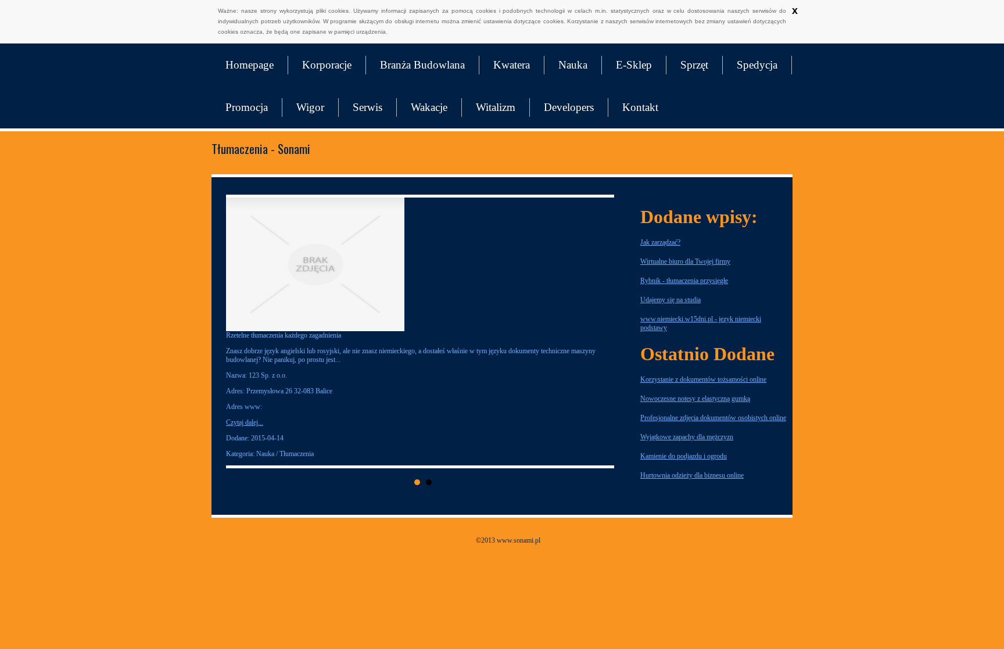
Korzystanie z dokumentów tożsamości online (703, 379)
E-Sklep (634, 65)
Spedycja (757, 65)
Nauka (572, 65)
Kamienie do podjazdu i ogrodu (683, 456)
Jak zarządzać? (660, 242)
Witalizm (495, 107)
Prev (244, 331)
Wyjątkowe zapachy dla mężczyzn (686, 437)
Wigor (310, 107)
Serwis (367, 107)
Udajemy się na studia (670, 300)
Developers (569, 107)
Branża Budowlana (422, 65)
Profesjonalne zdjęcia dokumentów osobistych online (713, 418)
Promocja (246, 107)
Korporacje (327, 65)
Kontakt (640, 107)
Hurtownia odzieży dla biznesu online (692, 475)
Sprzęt (694, 65)
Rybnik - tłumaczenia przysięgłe (684, 281)
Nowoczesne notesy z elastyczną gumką (695, 399)
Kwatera (511, 65)
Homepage (249, 65)
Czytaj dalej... (460, 422)
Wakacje (429, 107)
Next (602, 331)
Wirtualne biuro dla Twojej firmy (685, 261)
